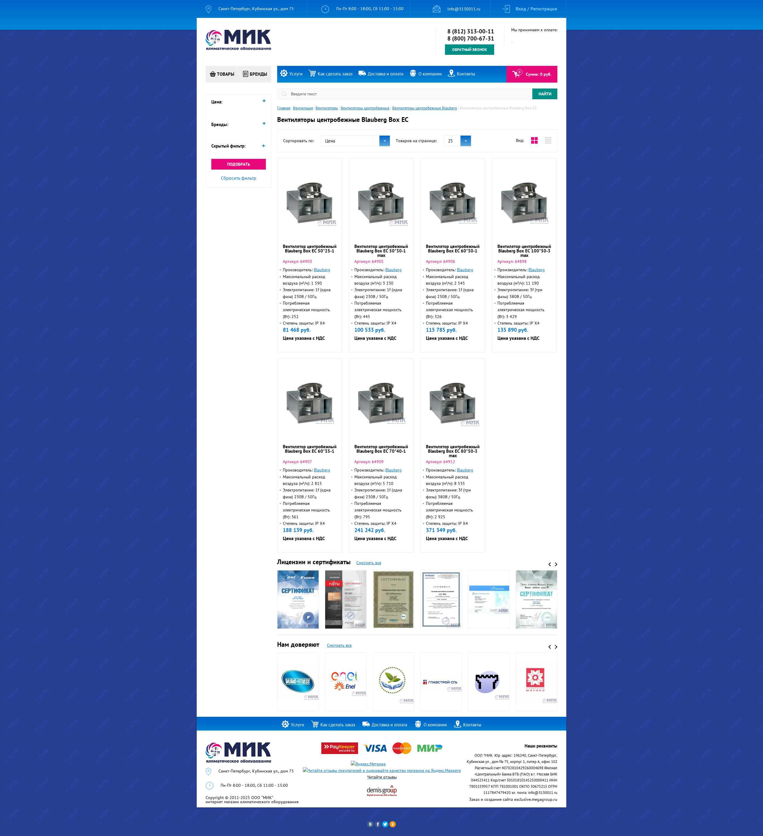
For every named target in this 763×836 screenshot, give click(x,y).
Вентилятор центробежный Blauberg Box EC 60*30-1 (453, 248)
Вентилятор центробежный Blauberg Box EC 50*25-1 (309, 248)
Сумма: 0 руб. (538, 74)
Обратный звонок (469, 49)
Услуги (296, 74)
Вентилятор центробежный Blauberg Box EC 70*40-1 (381, 449)
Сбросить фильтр (238, 178)
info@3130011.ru (463, 9)
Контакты (466, 74)
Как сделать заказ (335, 74)
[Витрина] (534, 140)
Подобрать (238, 164)
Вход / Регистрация (536, 9)
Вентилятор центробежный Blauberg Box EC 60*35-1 (309, 449)
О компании (430, 74)
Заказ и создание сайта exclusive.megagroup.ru (513, 799)
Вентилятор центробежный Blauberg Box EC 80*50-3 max (453, 451)
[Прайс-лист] (548, 140)
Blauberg (322, 269)
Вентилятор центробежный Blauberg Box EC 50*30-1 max (381, 250)
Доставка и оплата (385, 74)
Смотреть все (368, 563)
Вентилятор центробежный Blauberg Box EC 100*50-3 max (524, 250)
